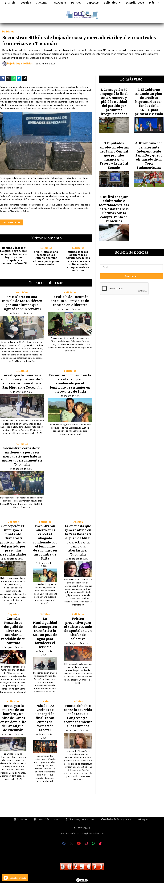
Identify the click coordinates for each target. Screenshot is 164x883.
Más (152, 2)
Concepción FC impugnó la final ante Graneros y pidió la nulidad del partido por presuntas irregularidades (13, 540)
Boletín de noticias (131, 252)
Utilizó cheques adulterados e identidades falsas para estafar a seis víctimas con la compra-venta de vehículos (78, 261)
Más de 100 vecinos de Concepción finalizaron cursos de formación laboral (45, 718)
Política (76, 2)
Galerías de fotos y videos (117, 819)
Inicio (12, 2)
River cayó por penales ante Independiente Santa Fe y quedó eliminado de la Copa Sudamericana (148, 155)
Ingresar (146, 819)
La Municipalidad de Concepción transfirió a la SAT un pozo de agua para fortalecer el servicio (45, 633)
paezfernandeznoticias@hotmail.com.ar (82, 833)
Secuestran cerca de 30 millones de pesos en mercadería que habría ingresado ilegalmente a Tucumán (22, 456)
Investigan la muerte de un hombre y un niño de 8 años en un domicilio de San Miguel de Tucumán (22, 381)
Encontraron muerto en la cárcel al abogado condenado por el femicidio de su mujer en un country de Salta (70, 383)
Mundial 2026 (135, 2)
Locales (26, 2)
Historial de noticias (47, 819)
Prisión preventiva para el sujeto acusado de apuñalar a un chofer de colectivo (78, 629)
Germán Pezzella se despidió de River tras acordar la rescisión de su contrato (13, 631)
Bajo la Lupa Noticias (20, 63)
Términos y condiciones (81, 819)
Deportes (92, 2)
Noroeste (60, 2)
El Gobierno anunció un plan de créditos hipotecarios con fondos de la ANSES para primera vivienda (149, 102)
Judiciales (78, 248)
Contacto (21, 819)
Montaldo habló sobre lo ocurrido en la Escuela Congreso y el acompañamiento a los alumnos (78, 716)
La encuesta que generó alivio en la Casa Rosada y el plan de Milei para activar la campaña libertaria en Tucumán (78, 540)
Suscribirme (131, 276)
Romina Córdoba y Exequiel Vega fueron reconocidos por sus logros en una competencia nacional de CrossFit (14, 256)
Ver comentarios (11, 222)
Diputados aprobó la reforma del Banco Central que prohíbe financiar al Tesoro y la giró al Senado (114, 155)
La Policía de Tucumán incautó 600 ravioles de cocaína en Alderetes (70, 301)
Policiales (110, 2)
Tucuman (42, 2)
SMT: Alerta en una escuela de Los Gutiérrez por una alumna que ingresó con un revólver (46, 258)
